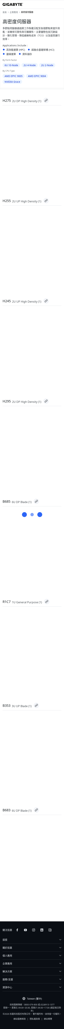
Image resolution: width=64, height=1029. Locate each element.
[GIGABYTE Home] (13, 4)
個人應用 (7, 955)
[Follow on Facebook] (17, 930)
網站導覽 (48, 1018)
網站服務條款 (19, 1018)
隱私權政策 (35, 1018)
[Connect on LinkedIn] (42, 930)
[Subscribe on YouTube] (25, 930)
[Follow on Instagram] (34, 930)
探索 (5, 939)
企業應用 (7, 963)
